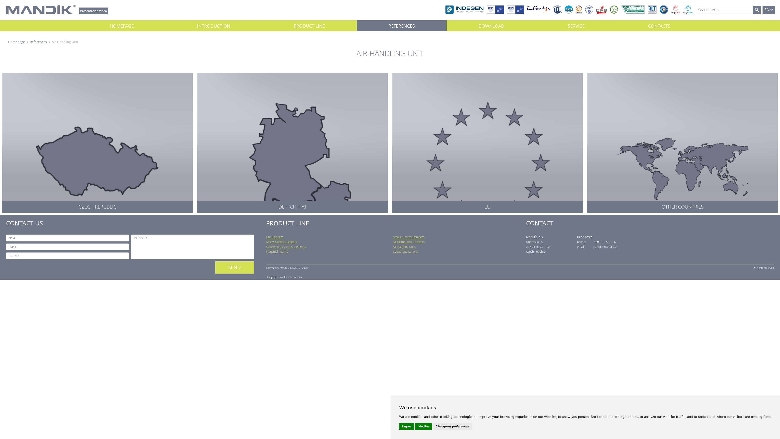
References (401, 26)
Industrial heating (277, 251)
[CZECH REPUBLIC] (97, 142)
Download (491, 26)
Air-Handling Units (404, 247)
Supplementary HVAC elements (286, 247)
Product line (309, 26)
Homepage (122, 26)
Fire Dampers (274, 237)
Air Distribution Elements (409, 242)
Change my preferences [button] (452, 426)
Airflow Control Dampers (281, 242)
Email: (13, 247)
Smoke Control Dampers (408, 237)
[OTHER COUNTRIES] (682, 142)
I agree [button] (406, 426)
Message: (140, 238)
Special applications (405, 251)
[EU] (487, 142)
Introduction (213, 26)
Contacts (659, 26)
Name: (13, 238)
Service (576, 26)
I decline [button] (423, 426)
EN (767, 9)
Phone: (14, 256)
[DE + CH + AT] (292, 142)
